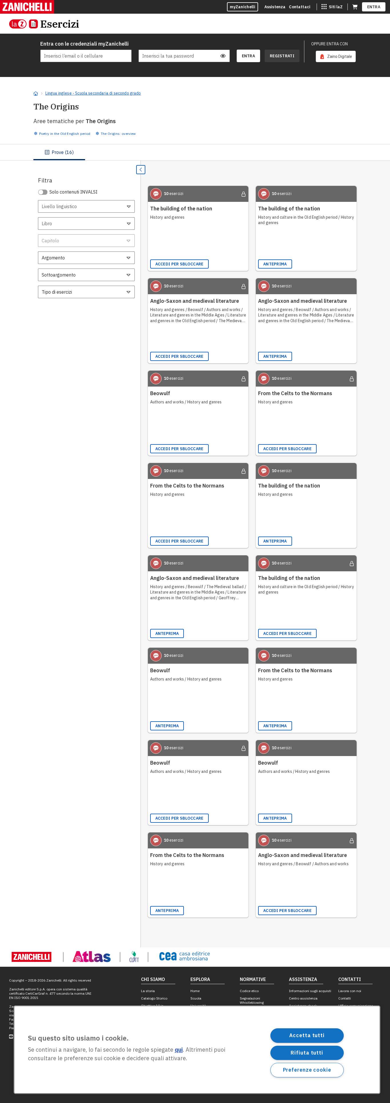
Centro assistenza (303, 998)
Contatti (344, 998)
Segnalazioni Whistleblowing (252, 1000)
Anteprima (275, 264)
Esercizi (59, 24)
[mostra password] (223, 55)
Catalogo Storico (154, 998)
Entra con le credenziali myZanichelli (84, 43)
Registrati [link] (282, 55)
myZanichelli (242, 6)
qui (179, 1050)
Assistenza (275, 6)
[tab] (59, 152)
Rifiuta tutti (307, 1052)
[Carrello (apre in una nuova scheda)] (354, 6)
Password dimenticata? (210, 43)
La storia (148, 991)
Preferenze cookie (307, 1070)
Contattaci (299, 6)
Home (195, 991)
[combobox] (86, 206)
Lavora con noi (349, 991)
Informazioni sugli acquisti (310, 991)
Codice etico (249, 991)
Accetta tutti (307, 1035)
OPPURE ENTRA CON (329, 43)
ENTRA (374, 6)
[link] (336, 56)
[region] (197, 1050)
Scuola (195, 998)
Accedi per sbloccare (179, 264)
